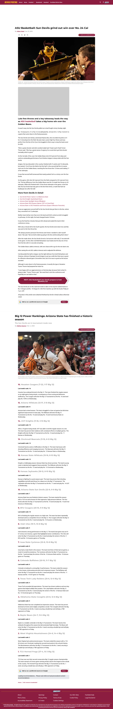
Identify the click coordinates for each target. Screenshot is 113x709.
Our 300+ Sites (74, 695)
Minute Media (9, 704)
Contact (55, 695)
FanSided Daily (89, 695)
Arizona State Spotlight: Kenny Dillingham (32, 201)
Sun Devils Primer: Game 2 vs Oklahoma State (34, 197)
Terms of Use (57, 698)
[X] (100, 2)
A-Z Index (41, 700)
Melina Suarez (21, 326)
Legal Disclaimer (90, 698)
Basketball (39, 2)
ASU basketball (28, 121)
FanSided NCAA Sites (56, 2)
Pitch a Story (21, 698)
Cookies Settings (58, 700)
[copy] (27, 35)
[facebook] (103, 2)
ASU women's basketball (30, 682)
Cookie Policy (74, 698)
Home (19, 682)
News (25, 2)
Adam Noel (20, 31)
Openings (41, 695)
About (20, 2)
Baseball (46, 2)
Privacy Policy (43, 698)
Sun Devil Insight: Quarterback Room (31, 199)
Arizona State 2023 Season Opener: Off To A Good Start (37, 203)
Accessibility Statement (25, 700)
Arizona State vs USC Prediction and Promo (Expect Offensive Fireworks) (42, 205)
